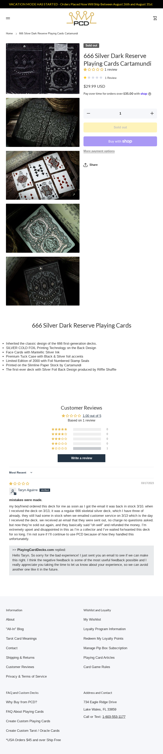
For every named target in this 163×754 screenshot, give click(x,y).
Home (9, 33)
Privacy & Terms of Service (26, 676)
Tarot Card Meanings (21, 638)
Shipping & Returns (20, 658)
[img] (19, 484)
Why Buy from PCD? (21, 702)
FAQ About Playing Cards (25, 712)
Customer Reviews (20, 667)
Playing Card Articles (99, 658)
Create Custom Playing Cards (28, 721)
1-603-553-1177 (113, 717)
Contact (11, 648)
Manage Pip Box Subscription (105, 648)
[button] (94, 69)
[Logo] (81, 18)
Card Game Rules (96, 667)
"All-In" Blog (15, 629)
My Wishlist (92, 619)
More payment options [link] (99, 151)
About (10, 619)
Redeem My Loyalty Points (103, 638)
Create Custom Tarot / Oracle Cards (33, 731)
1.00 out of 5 (92, 416)
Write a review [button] (81, 458)
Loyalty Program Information (104, 629)
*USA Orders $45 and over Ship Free (33, 740)
